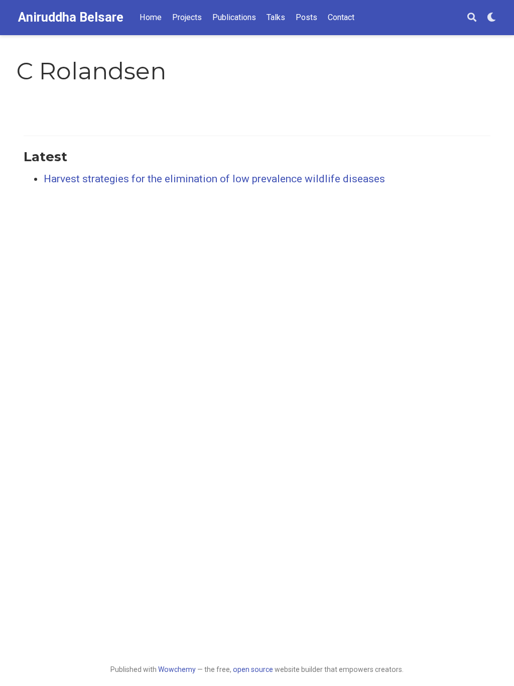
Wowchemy (177, 669)
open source (253, 669)
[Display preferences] (491, 18)
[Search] (471, 18)
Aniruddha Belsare (70, 17)
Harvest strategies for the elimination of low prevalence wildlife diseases (214, 179)
